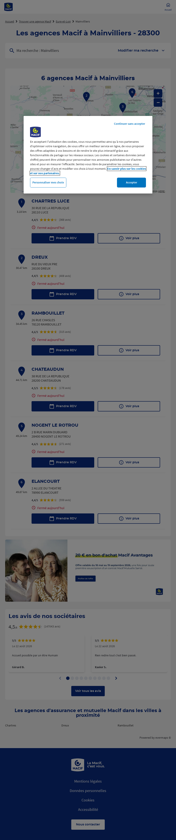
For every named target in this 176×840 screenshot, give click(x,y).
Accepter (131, 182)
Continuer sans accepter (129, 124)
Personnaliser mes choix (48, 182)
